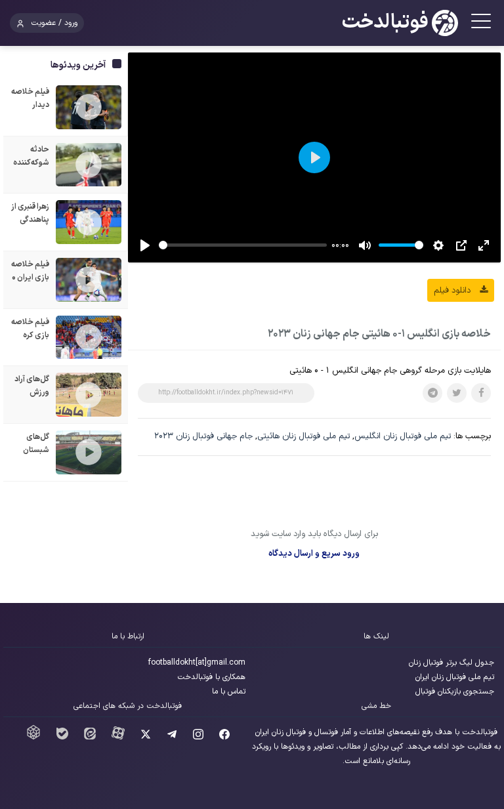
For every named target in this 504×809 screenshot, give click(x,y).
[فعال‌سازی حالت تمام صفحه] (483, 245)
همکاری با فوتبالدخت (211, 677)
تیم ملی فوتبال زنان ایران (454, 677)
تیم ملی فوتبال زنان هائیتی (303, 436)
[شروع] (145, 245)
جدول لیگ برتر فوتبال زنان (451, 663)
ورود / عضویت (54, 23)
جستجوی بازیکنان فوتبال (454, 691)
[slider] (243, 245)
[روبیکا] (33, 737)
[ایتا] (90, 737)
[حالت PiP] (461, 245)
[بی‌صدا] (364, 245)
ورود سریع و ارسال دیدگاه (314, 553)
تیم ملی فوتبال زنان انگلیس (402, 436)
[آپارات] (118, 737)
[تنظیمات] (438, 245)
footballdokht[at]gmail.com (196, 663)
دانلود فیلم (453, 290)
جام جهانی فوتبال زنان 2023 (203, 436)
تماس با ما (228, 691)
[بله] (62, 737)
